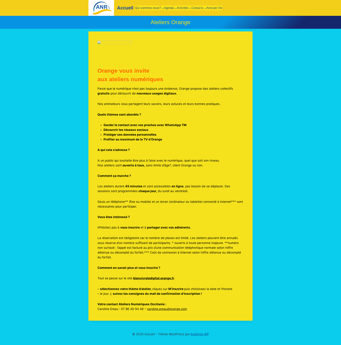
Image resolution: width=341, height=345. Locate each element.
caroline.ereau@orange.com (167, 309)
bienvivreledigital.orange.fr (153, 278)
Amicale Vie (214, 8)
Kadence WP (200, 334)
